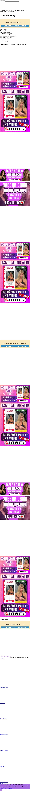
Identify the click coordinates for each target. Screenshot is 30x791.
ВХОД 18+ (5, 7)
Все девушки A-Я (11, 788)
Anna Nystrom (3, 718)
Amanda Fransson (4, 734)
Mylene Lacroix (3, 783)
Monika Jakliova (4, 782)
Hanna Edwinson (4, 687)
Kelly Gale (2, 766)
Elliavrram (2, 703)
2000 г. (2, 658)
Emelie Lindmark (4, 750)
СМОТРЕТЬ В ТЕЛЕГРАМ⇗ (15, 26)
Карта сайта (3, 788)
